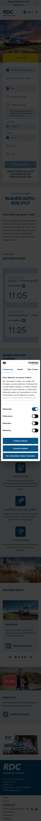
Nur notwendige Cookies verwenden (20, 456)
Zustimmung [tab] (8, 369)
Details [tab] (20, 369)
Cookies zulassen (20, 441)
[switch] (35, 416)
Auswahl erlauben (20, 448)
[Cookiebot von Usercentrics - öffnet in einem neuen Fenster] (28, 363)
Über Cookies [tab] (32, 369)
